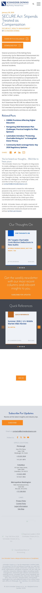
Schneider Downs (15, 340)
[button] (10, 152)
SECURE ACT (6, 28)
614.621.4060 (21, 474)
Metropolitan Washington (21, 482)
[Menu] (38, 4)
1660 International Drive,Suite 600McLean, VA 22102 (21, 487)
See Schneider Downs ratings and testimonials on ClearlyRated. (20, 558)
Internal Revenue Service (16, 248)
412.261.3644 (21, 456)
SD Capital (11, 327)
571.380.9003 (21, 491)
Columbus (21, 465)
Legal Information (21, 506)
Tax (14, 251)
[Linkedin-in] (24, 437)
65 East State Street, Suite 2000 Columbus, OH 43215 (21, 469)
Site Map (21, 509)
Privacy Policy (21, 501)
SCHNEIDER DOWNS (11, 31)
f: (16, 459)
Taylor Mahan (14, 261)
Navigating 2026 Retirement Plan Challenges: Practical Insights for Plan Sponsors (22, 129)
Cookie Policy (21, 504)
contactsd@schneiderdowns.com (24, 431)
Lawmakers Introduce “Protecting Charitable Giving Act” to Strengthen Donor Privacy (21, 138)
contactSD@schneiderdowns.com (15, 184)
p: (16, 456)
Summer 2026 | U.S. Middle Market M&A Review (21, 328)
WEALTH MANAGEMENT (21, 28)
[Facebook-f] (17, 437)
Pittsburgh (21, 446)
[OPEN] (33, 4)
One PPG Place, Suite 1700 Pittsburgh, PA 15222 (21, 451)
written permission (15, 211)
